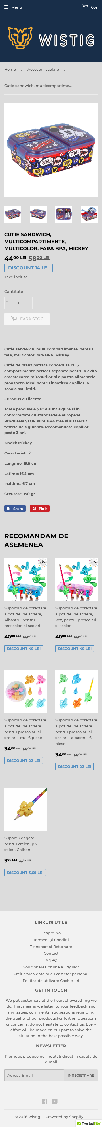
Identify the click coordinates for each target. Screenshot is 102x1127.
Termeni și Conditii (51, 939)
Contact (51, 953)
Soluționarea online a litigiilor (51, 967)
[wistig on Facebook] (45, 1102)
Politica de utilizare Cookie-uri (51, 980)
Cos (94, 7)
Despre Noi (51, 933)
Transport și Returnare (51, 946)
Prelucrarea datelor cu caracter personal (51, 974)
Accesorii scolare (43, 69)
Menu (16, 7)
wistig (34, 1116)
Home (10, 69)
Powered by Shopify (64, 1116)
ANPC (51, 960)
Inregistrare (81, 1075)
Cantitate (13, 291)
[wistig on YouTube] (55, 1102)
